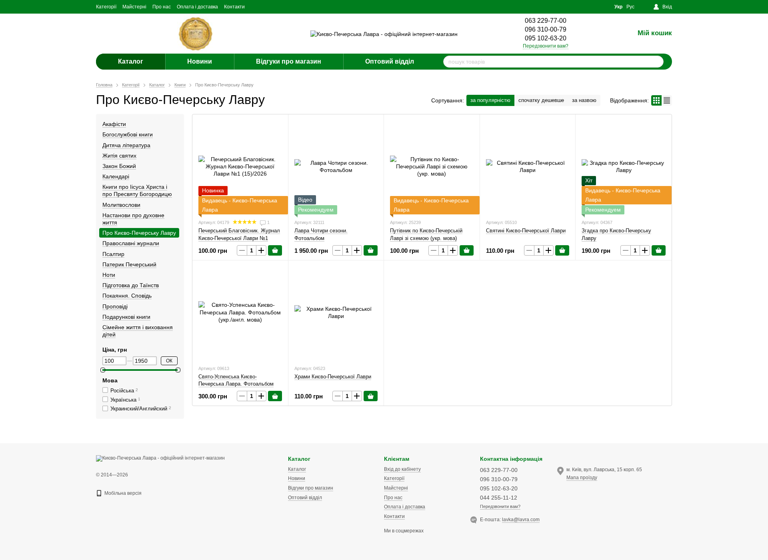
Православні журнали (130, 243)
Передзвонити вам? (545, 46)
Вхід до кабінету (402, 469)
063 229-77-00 (545, 20)
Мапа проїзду (581, 477)
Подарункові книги (126, 317)
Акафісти (114, 124)
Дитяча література (126, 145)
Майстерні (134, 7)
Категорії (106, 7)
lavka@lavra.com (521, 519)
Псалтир (113, 254)
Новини (199, 61)
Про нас (161, 7)
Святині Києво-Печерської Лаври (526, 231)
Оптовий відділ (389, 61)
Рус (630, 7)
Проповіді (115, 306)
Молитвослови (121, 205)
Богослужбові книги (127, 134)
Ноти (108, 275)
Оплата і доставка (197, 7)
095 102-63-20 (545, 38)
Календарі (115, 176)
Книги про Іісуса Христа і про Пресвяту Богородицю (137, 190)
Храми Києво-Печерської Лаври (332, 377)
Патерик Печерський (129, 264)
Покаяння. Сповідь (127, 295)
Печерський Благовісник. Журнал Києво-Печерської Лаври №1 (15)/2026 (239, 238)
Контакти (234, 7)
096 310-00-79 (545, 29)
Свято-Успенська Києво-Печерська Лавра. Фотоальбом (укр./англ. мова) (236, 384)
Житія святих (119, 155)
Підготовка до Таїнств (130, 285)
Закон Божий (119, 166)
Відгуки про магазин (288, 61)
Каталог (130, 61)
